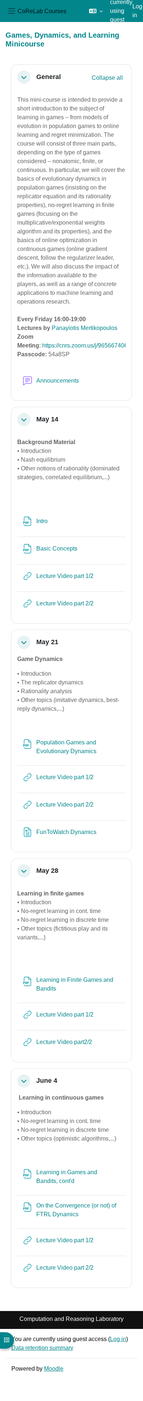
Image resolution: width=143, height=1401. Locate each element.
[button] (96, 11)
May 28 (47, 870)
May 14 (47, 419)
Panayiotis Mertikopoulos (84, 328)
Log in (137, 10)
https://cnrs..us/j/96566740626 (88, 345)
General (48, 76)
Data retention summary (42, 1348)
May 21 (47, 642)
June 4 (46, 1080)
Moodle (53, 1369)
